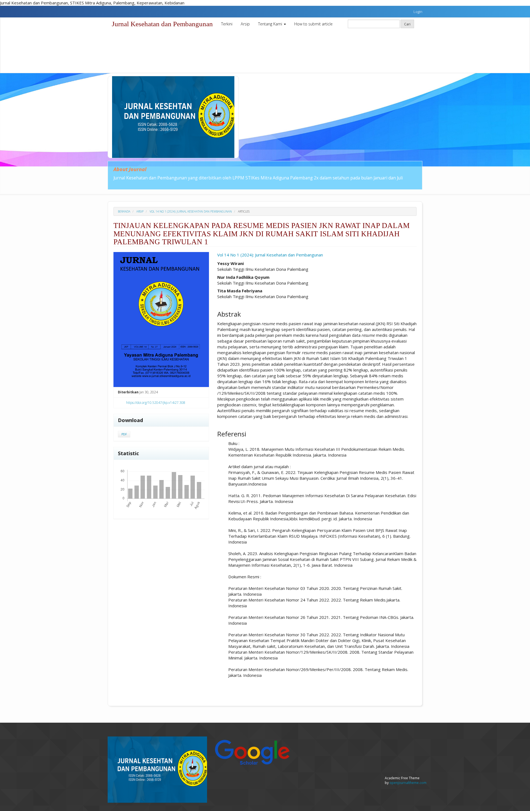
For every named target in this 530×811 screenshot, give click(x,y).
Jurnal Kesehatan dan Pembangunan (162, 24)
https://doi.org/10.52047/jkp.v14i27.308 (155, 402)
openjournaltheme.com (407, 782)
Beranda (124, 211)
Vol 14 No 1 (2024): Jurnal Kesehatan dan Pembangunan (191, 211)
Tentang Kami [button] (270, 23)
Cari (407, 24)
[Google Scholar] (252, 751)
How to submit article (313, 23)
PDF (124, 434)
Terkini (226, 23)
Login (418, 11)
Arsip (245, 23)
